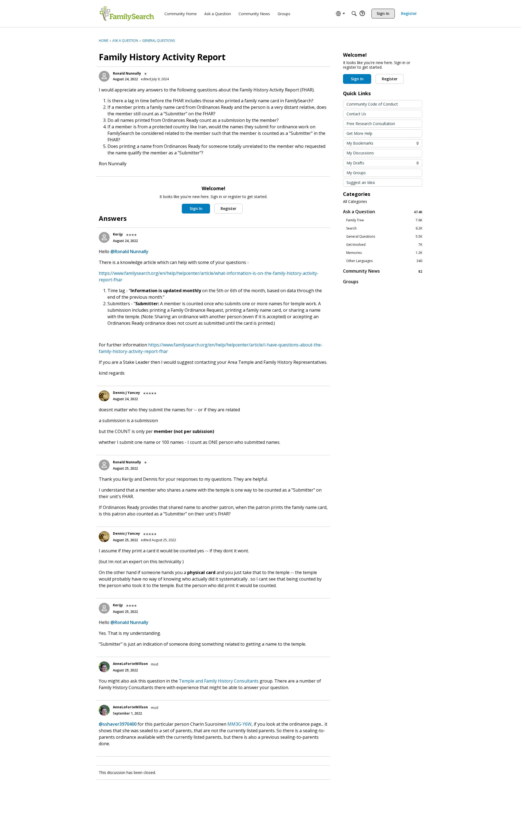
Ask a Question (382, 212)
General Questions (384, 236)
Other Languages (384, 261)
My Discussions (360, 152)
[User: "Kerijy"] (104, 237)
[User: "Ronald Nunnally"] (104, 76)
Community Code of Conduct (372, 104)
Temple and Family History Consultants (219, 681)
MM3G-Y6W (239, 724)
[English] (127, 14)
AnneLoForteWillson (130, 663)
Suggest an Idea (361, 182)
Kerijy (118, 234)
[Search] (354, 13)
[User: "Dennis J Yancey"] (104, 395)
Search (384, 228)
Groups (350, 281)
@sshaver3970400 (117, 724)
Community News (382, 271)
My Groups (356, 172)
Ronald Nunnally (127, 73)
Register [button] (228, 208)
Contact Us (356, 113)
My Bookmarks (383, 143)
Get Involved (384, 244)
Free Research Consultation (371, 123)
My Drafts (383, 162)
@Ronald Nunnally (129, 251)
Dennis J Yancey (126, 392)
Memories (384, 252)
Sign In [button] (196, 208)
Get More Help (359, 133)
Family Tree (384, 220)
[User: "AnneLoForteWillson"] (104, 666)
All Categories (355, 201)
